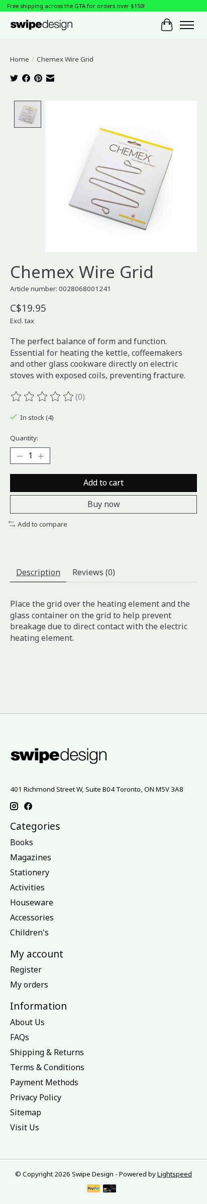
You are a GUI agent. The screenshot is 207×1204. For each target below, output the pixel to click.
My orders (29, 984)
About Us (27, 1022)
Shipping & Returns (47, 1052)
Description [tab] (38, 572)
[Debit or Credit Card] (109, 1189)
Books (21, 842)
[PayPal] (93, 1189)
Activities (27, 887)
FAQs (19, 1037)
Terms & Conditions (47, 1067)
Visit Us (24, 1127)
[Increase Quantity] (40, 455)
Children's (29, 932)
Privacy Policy (35, 1097)
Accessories (32, 917)
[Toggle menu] (187, 25)
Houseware (31, 902)
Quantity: (24, 437)
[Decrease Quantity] (19, 455)
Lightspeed (174, 1173)
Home (19, 59)
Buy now (103, 504)
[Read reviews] (42, 397)
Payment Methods (44, 1082)
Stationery (29, 872)
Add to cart (103, 482)
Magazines (30, 857)
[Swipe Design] (49, 25)
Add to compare (42, 524)
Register (26, 969)
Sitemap (25, 1112)
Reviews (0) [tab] (93, 572)
